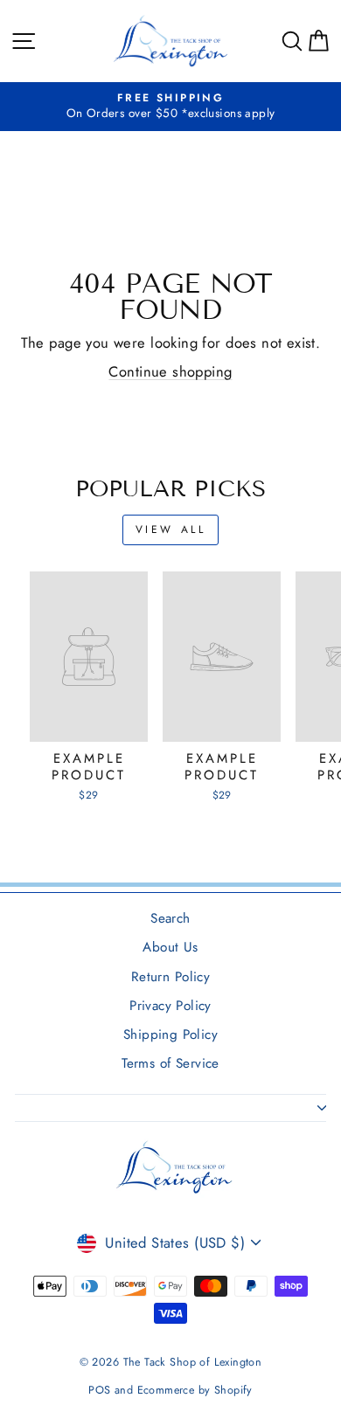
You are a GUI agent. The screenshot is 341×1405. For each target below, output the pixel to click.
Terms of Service (170, 1063)
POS (99, 1390)
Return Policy (170, 976)
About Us (170, 947)
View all (171, 529)
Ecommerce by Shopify (195, 1390)
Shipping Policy (170, 1034)
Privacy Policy (170, 1005)
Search (170, 918)
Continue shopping (170, 371)
